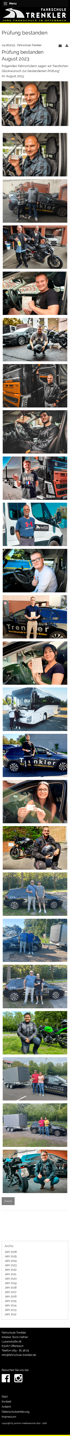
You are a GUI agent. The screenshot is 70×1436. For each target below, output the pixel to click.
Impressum (9, 1416)
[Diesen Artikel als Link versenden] (60, 45)
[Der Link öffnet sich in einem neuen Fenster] (66, 45)
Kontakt (6, 1401)
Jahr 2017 (10, 1292)
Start (5, 1396)
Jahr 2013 (10, 1309)
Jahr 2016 (11, 1296)
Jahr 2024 (11, 1260)
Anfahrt (6, 1406)
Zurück (8, 1201)
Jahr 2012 (10, 1314)
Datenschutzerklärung (15, 1411)
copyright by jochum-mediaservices (19, 1423)
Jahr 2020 (11, 1278)
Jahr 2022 (10, 1269)
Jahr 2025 (11, 1256)
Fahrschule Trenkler (14, 1332)
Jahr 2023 (11, 1265)
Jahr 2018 (10, 1287)
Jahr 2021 (10, 1274)
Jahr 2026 (11, 1251)
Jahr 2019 (10, 1283)
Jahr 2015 (10, 1301)
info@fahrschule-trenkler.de (19, 1355)
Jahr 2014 (10, 1305)
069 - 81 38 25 (20, 1350)
